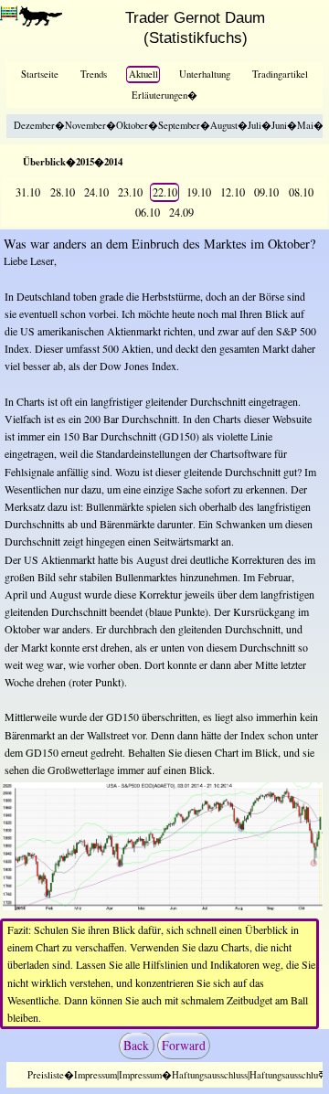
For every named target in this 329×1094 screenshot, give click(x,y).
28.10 (62, 192)
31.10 (28, 192)
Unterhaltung (204, 74)
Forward (184, 1045)
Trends (93, 74)
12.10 (232, 192)
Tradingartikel (280, 74)
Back (136, 1045)
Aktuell (143, 74)
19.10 (198, 192)
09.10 (266, 192)
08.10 (301, 192)
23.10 (130, 192)
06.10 (147, 212)
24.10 (96, 192)
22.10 (165, 192)
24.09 (181, 212)
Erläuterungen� (164, 95)
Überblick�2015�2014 (72, 161)
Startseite (39, 74)
